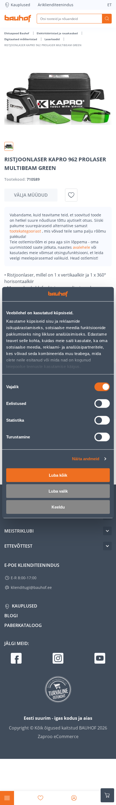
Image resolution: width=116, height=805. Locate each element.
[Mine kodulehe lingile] (17, 19)
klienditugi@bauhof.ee (31, 587)
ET (109, 4)
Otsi (107, 18)
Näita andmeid (85, 458)
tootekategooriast (26, 231)
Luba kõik (58, 475)
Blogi (11, 616)
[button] (8, 146)
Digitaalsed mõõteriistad (21, 39)
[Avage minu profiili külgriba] (74, 798)
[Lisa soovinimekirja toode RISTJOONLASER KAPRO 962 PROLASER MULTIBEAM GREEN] (71, 195)
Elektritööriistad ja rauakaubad (58, 33)
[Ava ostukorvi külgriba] (107, 795)
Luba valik (58, 491)
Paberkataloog (23, 625)
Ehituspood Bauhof (17, 33)
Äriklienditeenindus (55, 4)
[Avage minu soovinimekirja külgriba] (40, 798)
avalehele (82, 247)
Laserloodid (52, 39)
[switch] (102, 403)
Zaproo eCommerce (58, 736)
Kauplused (20, 4)
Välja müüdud (31, 195)
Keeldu (58, 506)
